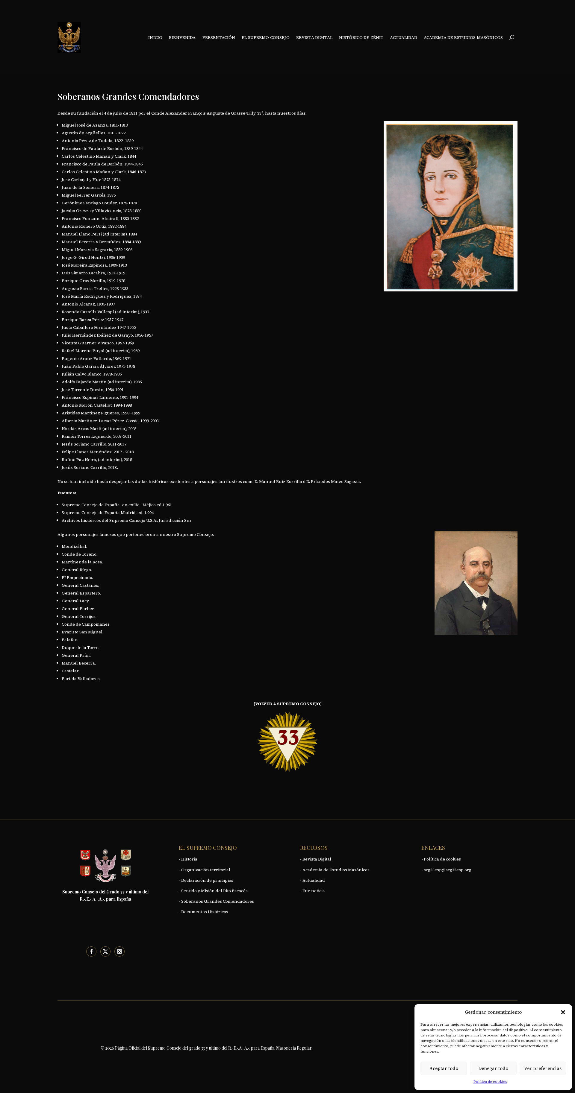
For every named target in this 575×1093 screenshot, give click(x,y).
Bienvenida (182, 37)
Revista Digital (314, 37)
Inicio (155, 37)
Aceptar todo (443, 1068)
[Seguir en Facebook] (91, 951)
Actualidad (403, 37)
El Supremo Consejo (266, 37)
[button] (563, 1012)
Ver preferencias (543, 1068)
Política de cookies (490, 1081)
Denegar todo (493, 1068)
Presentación (218, 37)
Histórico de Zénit (361, 37)
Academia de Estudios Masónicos (463, 37)
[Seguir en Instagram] (119, 951)
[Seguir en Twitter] (105, 951)
